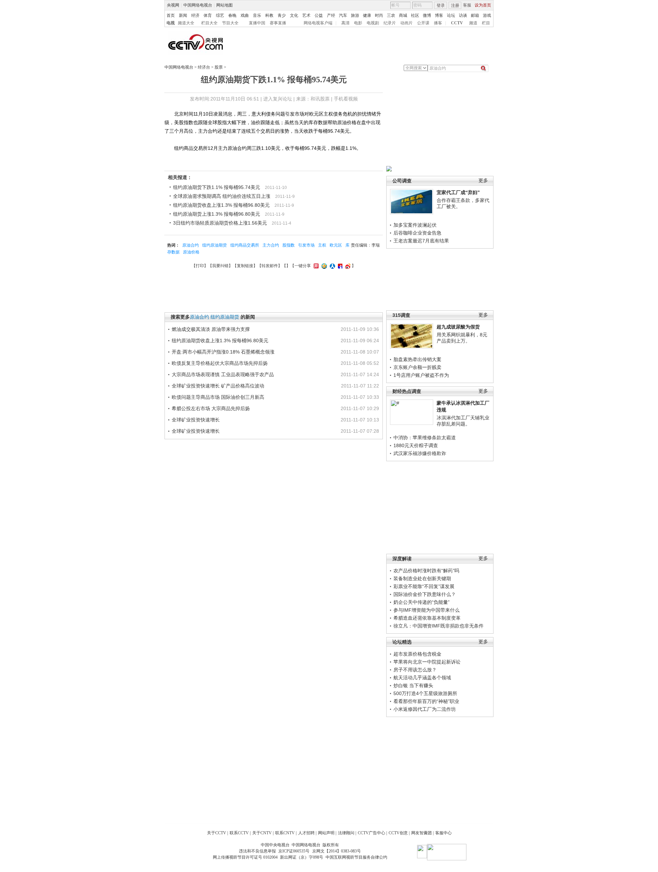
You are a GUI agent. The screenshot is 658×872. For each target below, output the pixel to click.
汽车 (343, 15)
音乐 (257, 15)
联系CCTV (239, 833)
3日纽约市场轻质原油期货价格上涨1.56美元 (220, 223)
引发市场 (306, 245)
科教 (269, 15)
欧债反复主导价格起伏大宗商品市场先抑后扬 (220, 363)
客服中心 (443, 833)
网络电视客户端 (318, 23)
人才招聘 (306, 833)
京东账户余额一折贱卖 (417, 367)
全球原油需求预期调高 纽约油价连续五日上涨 (221, 196)
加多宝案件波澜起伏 (415, 225)
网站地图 (224, 5)
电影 (358, 23)
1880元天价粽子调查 (415, 445)
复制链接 (245, 265)
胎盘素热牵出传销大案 (417, 359)
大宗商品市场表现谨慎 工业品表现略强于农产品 (223, 374)
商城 (403, 15)
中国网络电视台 (197, 5)
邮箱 (475, 15)
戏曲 (245, 15)
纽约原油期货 (214, 245)
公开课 (423, 23)
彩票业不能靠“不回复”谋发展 (423, 586)
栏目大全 (209, 23)
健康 (367, 15)
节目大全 (230, 23)
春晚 (232, 15)
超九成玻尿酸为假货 (458, 327)
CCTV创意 (398, 833)
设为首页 (483, 5)
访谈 (463, 15)
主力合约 (271, 245)
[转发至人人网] (331, 265)
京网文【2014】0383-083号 (336, 851)
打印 (200, 265)
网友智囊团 (421, 833)
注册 (455, 5)
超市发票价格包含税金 (417, 654)
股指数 (288, 245)
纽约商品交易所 (244, 245)
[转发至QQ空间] (323, 265)
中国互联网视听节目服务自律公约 (356, 857)
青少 (282, 15)
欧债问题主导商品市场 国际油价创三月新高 (218, 397)
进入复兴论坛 (277, 98)
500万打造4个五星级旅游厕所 (425, 693)
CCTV (457, 23)
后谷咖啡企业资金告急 (417, 233)
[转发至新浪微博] (347, 265)
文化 (294, 15)
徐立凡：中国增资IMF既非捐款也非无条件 (438, 626)
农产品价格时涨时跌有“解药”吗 (426, 570)
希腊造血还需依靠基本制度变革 (427, 618)
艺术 (306, 15)
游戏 (487, 15)
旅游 (355, 15)
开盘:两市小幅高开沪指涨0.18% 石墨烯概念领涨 (223, 352)
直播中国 (257, 23)
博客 (439, 15)
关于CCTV (216, 833)
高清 (345, 23)
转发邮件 (269, 265)
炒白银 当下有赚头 (413, 685)
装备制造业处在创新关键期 (422, 578)
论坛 (451, 15)
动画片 (406, 23)
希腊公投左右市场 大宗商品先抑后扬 (211, 408)
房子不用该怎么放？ (415, 669)
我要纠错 (220, 265)
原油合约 (190, 245)
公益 (319, 15)
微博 (427, 15)
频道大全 (186, 23)
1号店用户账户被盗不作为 (421, 375)
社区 (415, 15)
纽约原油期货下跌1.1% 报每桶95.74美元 (216, 187)
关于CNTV (262, 833)
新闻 (183, 15)
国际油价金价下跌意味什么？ (424, 594)
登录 (441, 5)
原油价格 (191, 252)
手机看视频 (346, 98)
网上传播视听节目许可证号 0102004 (245, 857)
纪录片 (389, 23)
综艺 (220, 15)
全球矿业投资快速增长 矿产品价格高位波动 (218, 386)
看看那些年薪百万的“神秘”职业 (426, 701)
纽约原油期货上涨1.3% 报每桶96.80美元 (216, 214)
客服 (467, 5)
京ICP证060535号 (293, 851)
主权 (322, 245)
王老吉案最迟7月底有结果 (421, 240)
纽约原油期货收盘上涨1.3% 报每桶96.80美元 (221, 205)
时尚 (379, 15)
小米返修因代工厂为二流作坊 (424, 709)
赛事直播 (278, 23)
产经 (331, 15)
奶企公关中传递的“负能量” (421, 602)
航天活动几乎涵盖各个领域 (422, 677)
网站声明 (326, 833)
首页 (171, 15)
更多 (483, 180)
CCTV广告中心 (371, 833)
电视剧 (373, 23)
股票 (219, 67)
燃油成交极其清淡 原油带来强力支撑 (211, 329)
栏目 (486, 23)
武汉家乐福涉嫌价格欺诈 (419, 453)
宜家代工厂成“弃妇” (458, 192)
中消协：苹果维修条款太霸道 (424, 437)
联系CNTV (285, 833)
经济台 (204, 67)
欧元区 (336, 245)
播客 (438, 23)
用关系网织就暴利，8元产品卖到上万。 (462, 338)
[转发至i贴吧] (339, 265)
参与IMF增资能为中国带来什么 (426, 610)
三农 (391, 15)
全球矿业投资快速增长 (196, 419)
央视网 (173, 5)
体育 (208, 15)
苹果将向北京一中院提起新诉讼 (427, 662)
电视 (171, 23)
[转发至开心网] (315, 265)
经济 (195, 15)
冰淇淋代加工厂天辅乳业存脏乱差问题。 (463, 421)
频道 (473, 23)
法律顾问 (346, 833)
